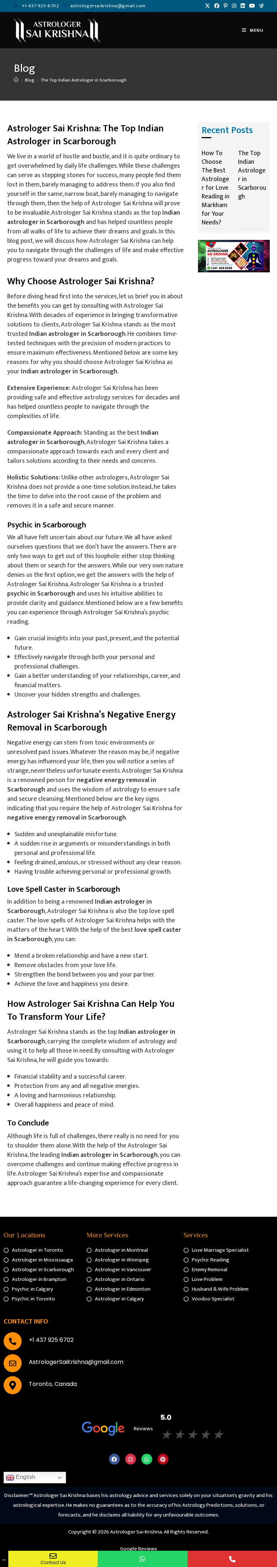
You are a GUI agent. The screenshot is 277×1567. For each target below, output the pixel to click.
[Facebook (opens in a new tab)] (216, 6)
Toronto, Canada (53, 1384)
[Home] (16, 80)
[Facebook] (114, 1459)
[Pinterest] (163, 1459)
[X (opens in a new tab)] (207, 6)
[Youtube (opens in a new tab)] (252, 6)
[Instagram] (130, 1459)
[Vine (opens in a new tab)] (260, 6)
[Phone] (232, 1559)
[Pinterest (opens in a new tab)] (225, 6)
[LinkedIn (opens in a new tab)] (242, 6)
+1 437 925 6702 (51, 1340)
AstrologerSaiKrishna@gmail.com (76, 1362)
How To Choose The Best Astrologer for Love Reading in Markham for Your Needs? (215, 188)
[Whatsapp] (146, 1459)
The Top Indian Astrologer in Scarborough (84, 80)
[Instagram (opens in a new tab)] (234, 6)
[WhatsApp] (142, 1559)
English (24, 1477)
